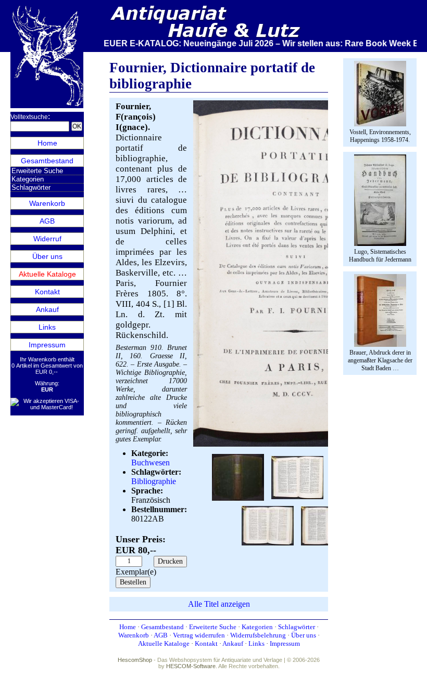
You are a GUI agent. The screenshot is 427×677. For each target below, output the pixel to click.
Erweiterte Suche (37, 171)
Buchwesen (150, 462)
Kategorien (27, 179)
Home (47, 143)
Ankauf (47, 309)
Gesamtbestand (47, 161)
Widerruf (47, 239)
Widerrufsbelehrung (258, 635)
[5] (267, 524)
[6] (327, 524)
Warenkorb (47, 203)
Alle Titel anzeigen (219, 604)
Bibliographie (153, 481)
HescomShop (135, 660)
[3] (297, 476)
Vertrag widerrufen (199, 635)
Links (47, 327)
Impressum (47, 345)
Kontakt (47, 292)
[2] (238, 476)
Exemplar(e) (136, 571)
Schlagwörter (31, 187)
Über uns (47, 256)
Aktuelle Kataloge (47, 274)
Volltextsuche (29, 117)
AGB (47, 221)
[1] (297, 444)
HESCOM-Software (191, 666)
